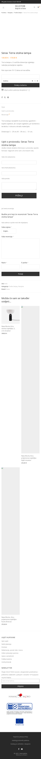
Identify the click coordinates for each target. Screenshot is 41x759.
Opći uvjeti (4, 641)
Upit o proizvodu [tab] (7, 111)
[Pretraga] (34, 7)
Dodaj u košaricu (20, 85)
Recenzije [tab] (5, 114)
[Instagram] (22, 749)
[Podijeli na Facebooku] (1, 97)
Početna (3, 12)
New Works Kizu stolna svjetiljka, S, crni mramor (8, 328)
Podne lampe (18, 12)
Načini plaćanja (6, 644)
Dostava (4, 647)
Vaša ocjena (6, 227)
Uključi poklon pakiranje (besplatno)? (15, 90)
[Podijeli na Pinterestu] (8, 97)
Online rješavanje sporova (9, 653)
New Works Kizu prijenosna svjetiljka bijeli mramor (28, 458)
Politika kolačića (6, 659)
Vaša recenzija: (7, 236)
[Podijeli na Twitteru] (5, 97)
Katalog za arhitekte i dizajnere (20, 744)
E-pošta (24, 263)
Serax (8, 289)
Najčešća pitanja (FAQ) (20, 737)
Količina (5, 81)
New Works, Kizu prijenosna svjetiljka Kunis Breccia (8, 619)
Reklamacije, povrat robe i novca (12, 650)
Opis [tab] (3, 107)
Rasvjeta (10, 12)
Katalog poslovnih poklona (20, 740)
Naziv (4, 263)
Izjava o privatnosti (7, 656)
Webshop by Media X (21, 755)
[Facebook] (18, 749)
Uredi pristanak (6, 662)
